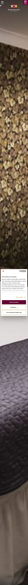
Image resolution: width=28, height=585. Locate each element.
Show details (19, 297)
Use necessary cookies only (14, 312)
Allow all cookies (14, 302)
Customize (13, 307)
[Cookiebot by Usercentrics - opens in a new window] (19, 271)
